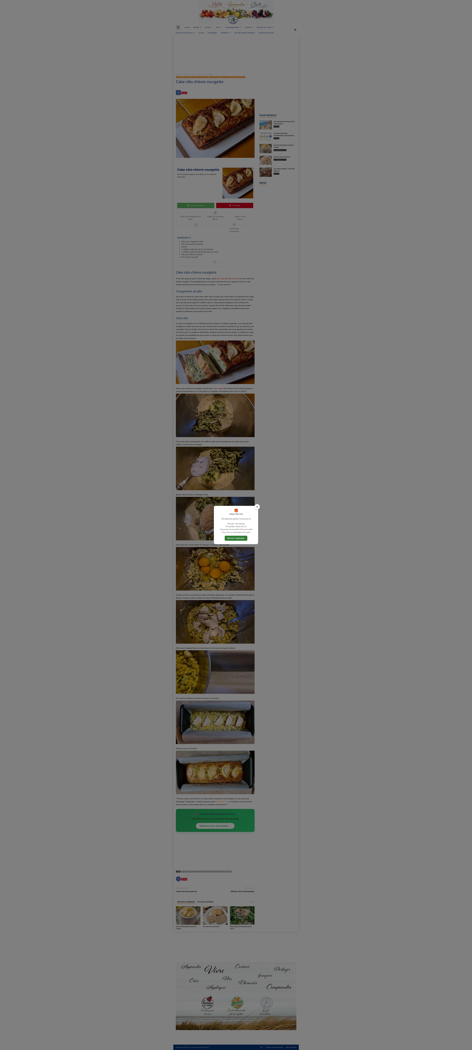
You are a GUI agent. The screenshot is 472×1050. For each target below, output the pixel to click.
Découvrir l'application (236, 538)
